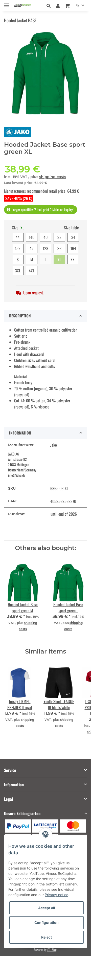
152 (17, 248)
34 (73, 237)
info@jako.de (16, 475)
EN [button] (77, 6)
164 (73, 248)
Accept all (46, 908)
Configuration (46, 922)
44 (18, 237)
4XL (31, 271)
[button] (50, 6)
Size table (71, 228)
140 (31, 237)
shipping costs (52, 177)
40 (45, 237)
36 (59, 248)
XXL (73, 259)
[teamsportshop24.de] (26, 5)
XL (59, 259)
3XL (17, 271)
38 (59, 237)
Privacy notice (56, 895)
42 (32, 248)
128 (45, 248)
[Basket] (67, 6)
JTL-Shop (52, 949)
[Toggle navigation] (6, 3)
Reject (46, 937)
